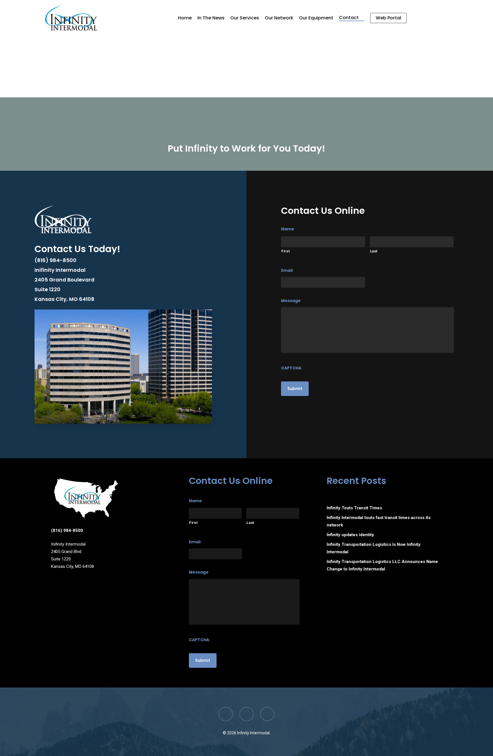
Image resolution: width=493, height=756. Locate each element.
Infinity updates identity (350, 534)
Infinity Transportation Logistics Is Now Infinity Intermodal (374, 548)
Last (374, 251)
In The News (211, 18)
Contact (349, 17)
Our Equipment (316, 18)
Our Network (279, 18)
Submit (294, 388)
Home (185, 18)
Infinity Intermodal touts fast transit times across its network (379, 521)
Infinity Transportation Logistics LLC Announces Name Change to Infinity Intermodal (382, 565)
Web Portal (388, 18)
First (285, 251)
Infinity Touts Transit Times (354, 507)
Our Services (244, 18)
